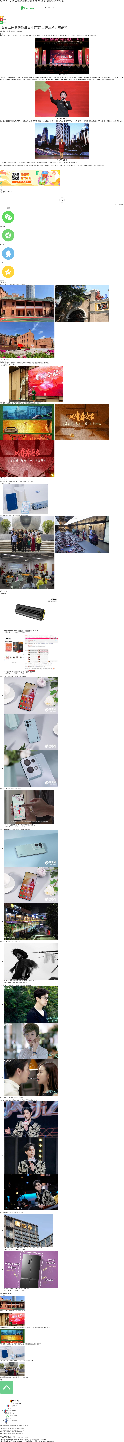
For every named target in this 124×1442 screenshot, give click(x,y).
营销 (33, 1)
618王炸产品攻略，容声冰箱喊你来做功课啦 (16, 1288)
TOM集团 (2, 1437)
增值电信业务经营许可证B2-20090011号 (11, 1434)
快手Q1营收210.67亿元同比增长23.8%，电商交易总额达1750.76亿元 (23, 1247)
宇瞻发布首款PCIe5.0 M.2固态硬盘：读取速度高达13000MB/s (21, 631)
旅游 (24, 1)
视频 (42, 1)
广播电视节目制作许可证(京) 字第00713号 (12, 1428)
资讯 (4, 1)
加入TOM (25, 1437)
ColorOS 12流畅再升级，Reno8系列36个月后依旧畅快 (19, 825)
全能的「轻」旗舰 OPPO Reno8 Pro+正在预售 (13, 676)
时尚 (18, 1)
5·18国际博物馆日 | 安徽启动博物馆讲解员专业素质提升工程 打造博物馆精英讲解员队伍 (25, 363)
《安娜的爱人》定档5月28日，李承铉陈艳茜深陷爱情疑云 (16, 985)
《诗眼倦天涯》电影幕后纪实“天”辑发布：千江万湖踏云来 (20, 980)
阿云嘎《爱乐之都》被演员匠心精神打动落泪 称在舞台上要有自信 (18, 1100)
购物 (59, 1)
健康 (47, 1)
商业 (39, 1)
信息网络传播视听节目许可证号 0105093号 (12, 1431)
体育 (13, 1)
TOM (1, 483)
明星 (16, 1)
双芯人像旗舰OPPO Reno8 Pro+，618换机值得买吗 (15, 829)
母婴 (30, 1)
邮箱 (36, 1)
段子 (50, 1)
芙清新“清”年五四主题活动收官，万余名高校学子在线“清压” (17, 481)
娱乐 (10, 1)
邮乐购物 (8, 1437)
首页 (1, 1)
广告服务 (19, 1437)
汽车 (56, 1)
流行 (7, 1)
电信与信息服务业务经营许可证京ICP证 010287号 (14, 1425)
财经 (45, 1)
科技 (62, 1)
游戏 (21, 1)
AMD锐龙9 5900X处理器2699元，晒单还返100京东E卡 (19, 672)
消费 (53, 1)
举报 (1, 190)
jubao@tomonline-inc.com (46, 1441)
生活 (27, 1)
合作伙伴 (13, 1437)
